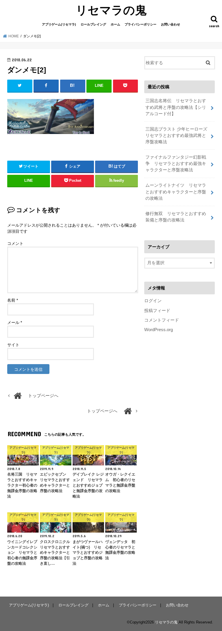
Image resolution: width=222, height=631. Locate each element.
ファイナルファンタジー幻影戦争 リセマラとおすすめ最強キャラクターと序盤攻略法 (175, 163)
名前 (12, 300)
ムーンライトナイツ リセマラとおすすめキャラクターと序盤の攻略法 (175, 191)
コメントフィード (161, 320)
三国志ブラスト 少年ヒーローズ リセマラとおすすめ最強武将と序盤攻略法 (178, 135)
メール (14, 322)
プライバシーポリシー (140, 24)
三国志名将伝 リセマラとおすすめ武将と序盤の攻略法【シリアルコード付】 (175, 107)
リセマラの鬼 (111, 9)
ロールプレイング (93, 24)
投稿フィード (157, 310)
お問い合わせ (170, 24)
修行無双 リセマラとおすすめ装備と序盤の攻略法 (175, 216)
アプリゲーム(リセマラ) (59, 24)
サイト (13, 344)
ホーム (115, 24)
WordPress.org (158, 329)
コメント (15, 243)
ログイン (153, 300)
